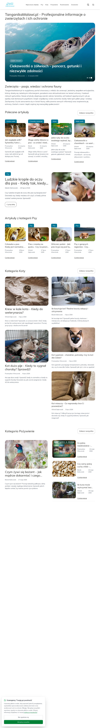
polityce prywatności (30, 712)
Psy (42, 5)
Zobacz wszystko (86, 113)
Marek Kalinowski (57, 315)
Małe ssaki (79, 121)
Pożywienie (54, 5)
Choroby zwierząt (36, 121)
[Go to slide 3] (91, 78)
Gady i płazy (16, 61)
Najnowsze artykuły (32, 5)
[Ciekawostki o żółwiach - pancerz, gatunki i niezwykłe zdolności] (50, 52)
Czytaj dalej (11, 204)
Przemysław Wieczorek (17, 76)
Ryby (55, 121)
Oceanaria (74, 5)
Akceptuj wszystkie (23, 722)
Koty (46, 5)
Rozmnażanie (64, 5)
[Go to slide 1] (87, 77)
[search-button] (88, 5)
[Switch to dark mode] (93, 4)
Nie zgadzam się (23, 717)
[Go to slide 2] (89, 77)
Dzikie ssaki (11, 121)
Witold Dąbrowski (11, 317)
